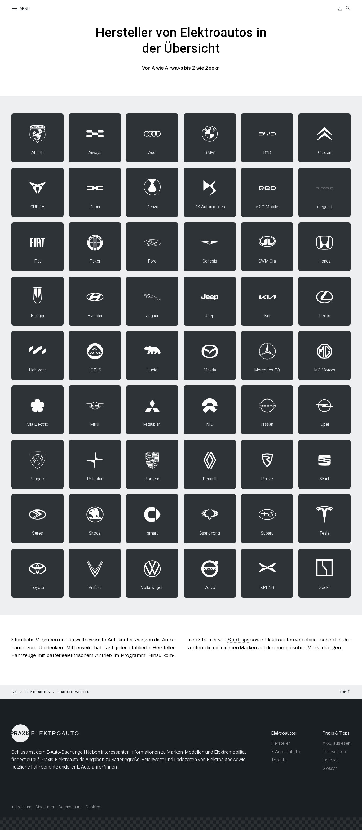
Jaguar (152, 316)
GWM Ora (267, 261)
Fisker (94, 261)
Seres (37, 533)
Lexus (324, 316)
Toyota (37, 587)
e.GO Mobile (267, 207)
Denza (152, 207)
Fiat (37, 261)
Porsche (152, 479)
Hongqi (37, 316)
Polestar (95, 479)
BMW (210, 152)
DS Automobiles (210, 207)
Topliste (279, 760)
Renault (210, 479)
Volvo (209, 587)
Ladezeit (331, 760)
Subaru (267, 533)
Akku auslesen (337, 743)
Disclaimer (45, 807)
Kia (267, 316)
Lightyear (37, 370)
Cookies (93, 807)
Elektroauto (45, 733)
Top (343, 692)
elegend (324, 207)
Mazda (210, 370)
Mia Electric (37, 424)
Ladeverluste (335, 751)
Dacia (95, 207)
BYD (267, 152)
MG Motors (324, 370)
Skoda (95, 533)
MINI (94, 424)
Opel (324, 424)
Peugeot (37, 479)
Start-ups (238, 639)
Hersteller (280, 743)
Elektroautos (37, 691)
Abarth (37, 152)
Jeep (209, 316)
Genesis (209, 261)
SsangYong (209, 533)
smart (152, 533)
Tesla (324, 533)
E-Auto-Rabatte (286, 751)
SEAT (324, 479)
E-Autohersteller (73, 691)
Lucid (152, 370)
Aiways (94, 152)
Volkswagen (152, 587)
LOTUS (95, 370)
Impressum (21, 807)
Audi (152, 152)
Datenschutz (70, 807)
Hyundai (94, 316)
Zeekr (324, 587)
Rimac (267, 479)
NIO (209, 424)
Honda (325, 261)
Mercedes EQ (267, 370)
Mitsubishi (152, 424)
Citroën (324, 152)
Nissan (267, 424)
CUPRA (37, 207)
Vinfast (95, 587)
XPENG (267, 587)
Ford (152, 261)
